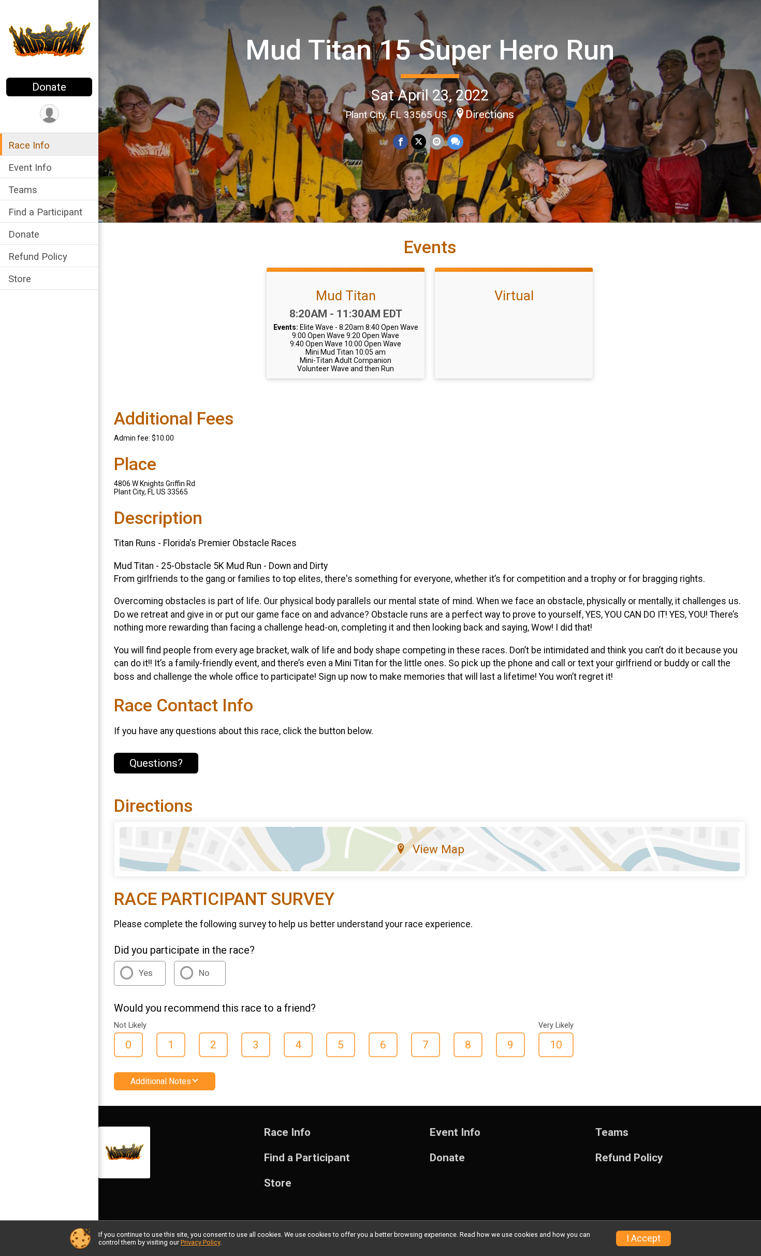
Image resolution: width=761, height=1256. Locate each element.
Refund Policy (37, 256)
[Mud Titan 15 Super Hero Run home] (49, 40)
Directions (489, 114)
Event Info (30, 167)
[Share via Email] (436, 141)
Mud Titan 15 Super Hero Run (429, 50)
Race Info (29, 145)
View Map (438, 849)
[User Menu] (49, 113)
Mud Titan (346, 295)
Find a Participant (45, 212)
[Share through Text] (455, 141)
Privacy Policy (200, 1242)
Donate (49, 87)
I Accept (643, 1238)
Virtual (514, 295)
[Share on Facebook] (400, 141)
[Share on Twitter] (418, 141)
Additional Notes (160, 1081)
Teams (22, 189)
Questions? (156, 763)
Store (19, 278)
